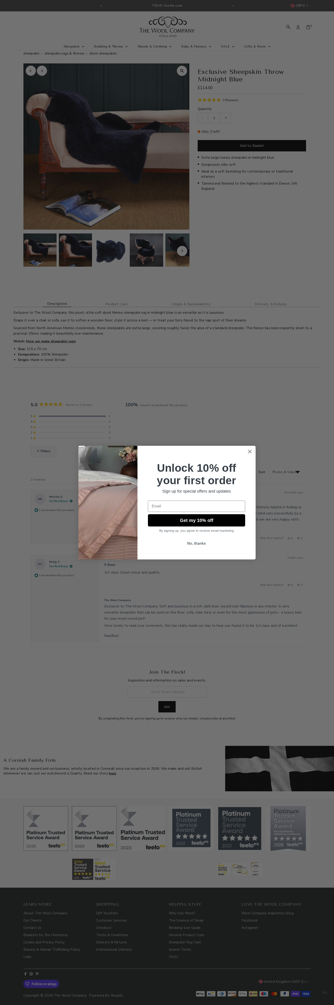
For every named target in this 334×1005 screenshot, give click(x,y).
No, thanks (196, 543)
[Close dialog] (250, 452)
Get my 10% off (196, 520)
